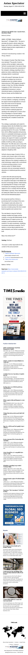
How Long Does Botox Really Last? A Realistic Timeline (12, 546)
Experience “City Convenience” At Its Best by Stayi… (13, 490)
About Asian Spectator (8, 642)
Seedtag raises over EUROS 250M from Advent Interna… (12, 387)
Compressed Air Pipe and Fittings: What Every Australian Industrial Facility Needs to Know (13, 573)
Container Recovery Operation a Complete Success (13, 374)
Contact (16, 642)
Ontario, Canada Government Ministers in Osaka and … (13, 361)
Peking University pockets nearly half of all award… (13, 413)
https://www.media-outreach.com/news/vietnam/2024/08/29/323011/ (14, 271)
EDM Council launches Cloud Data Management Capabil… (11, 348)
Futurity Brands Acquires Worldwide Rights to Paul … (13, 479)
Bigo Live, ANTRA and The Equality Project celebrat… (13, 427)
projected (23, 138)
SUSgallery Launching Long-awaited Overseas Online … (12, 466)
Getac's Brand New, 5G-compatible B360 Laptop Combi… (13, 453)
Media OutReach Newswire (12, 253)
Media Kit (16, 644)
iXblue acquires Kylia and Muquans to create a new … (14, 400)
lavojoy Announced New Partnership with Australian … (13, 440)
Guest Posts (22, 642)
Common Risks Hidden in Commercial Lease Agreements (12, 600)
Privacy (11, 644)
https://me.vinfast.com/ (8, 236)
